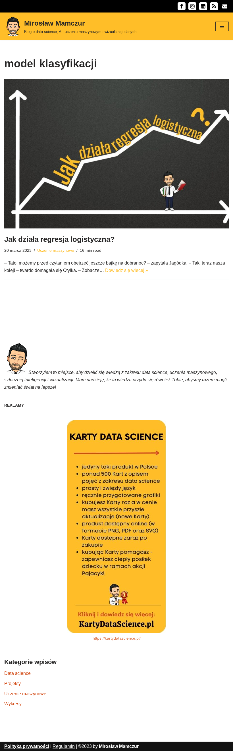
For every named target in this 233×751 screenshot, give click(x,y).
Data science (17, 673)
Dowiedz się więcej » (126, 270)
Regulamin (64, 746)
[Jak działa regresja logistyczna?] (116, 153)
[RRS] (214, 6)
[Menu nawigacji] (222, 26)
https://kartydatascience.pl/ (117, 638)
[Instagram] (192, 6)
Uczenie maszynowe (55, 250)
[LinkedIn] (203, 6)
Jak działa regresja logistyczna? (59, 239)
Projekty (12, 683)
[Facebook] (182, 6)
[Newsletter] (225, 6)
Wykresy (13, 703)
